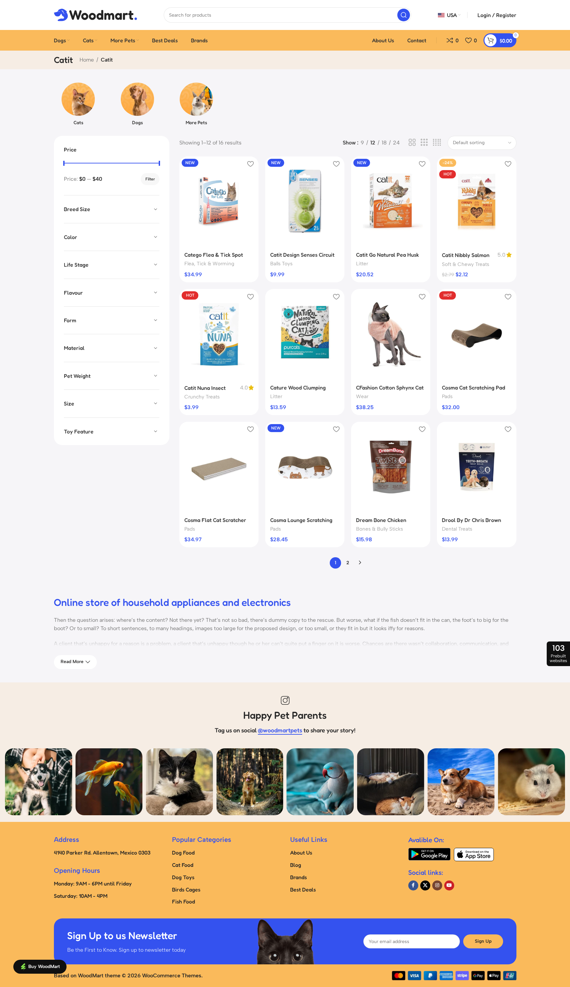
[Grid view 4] (437, 142)
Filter (150, 179)
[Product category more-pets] (196, 106)
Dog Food (183, 852)
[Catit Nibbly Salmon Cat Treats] (476, 201)
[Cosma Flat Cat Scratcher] (219, 467)
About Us (301, 852)
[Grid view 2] (412, 142)
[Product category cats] (78, 106)
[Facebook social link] (413, 885)
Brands (298, 877)
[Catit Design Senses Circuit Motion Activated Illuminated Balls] (304, 201)
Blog (295, 865)
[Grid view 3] (424, 142)
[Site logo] (95, 14)
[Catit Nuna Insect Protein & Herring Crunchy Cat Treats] (219, 334)
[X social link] (425, 885)
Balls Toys (281, 264)
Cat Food (182, 865)
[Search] (403, 15)
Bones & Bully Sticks (379, 529)
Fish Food (183, 901)
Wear (362, 396)
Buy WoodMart (44, 966)
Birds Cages (186, 889)
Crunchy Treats (202, 397)
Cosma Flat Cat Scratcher (215, 520)
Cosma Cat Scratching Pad (473, 387)
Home (87, 60)
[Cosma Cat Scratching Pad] (476, 334)
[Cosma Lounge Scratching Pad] (304, 467)
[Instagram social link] (437, 885)
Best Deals (303, 889)
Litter (362, 264)
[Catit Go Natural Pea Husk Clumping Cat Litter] (390, 201)
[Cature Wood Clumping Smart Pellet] (304, 334)
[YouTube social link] (449, 885)
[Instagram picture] (38, 782)
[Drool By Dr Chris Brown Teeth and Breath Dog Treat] (476, 467)
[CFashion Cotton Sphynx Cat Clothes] (390, 334)
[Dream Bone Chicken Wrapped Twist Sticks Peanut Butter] (390, 467)
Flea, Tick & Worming (209, 264)
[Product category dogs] (137, 106)
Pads (447, 396)
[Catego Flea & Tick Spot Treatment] (219, 201)
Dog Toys (183, 877)
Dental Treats (457, 529)
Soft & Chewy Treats (465, 264)
